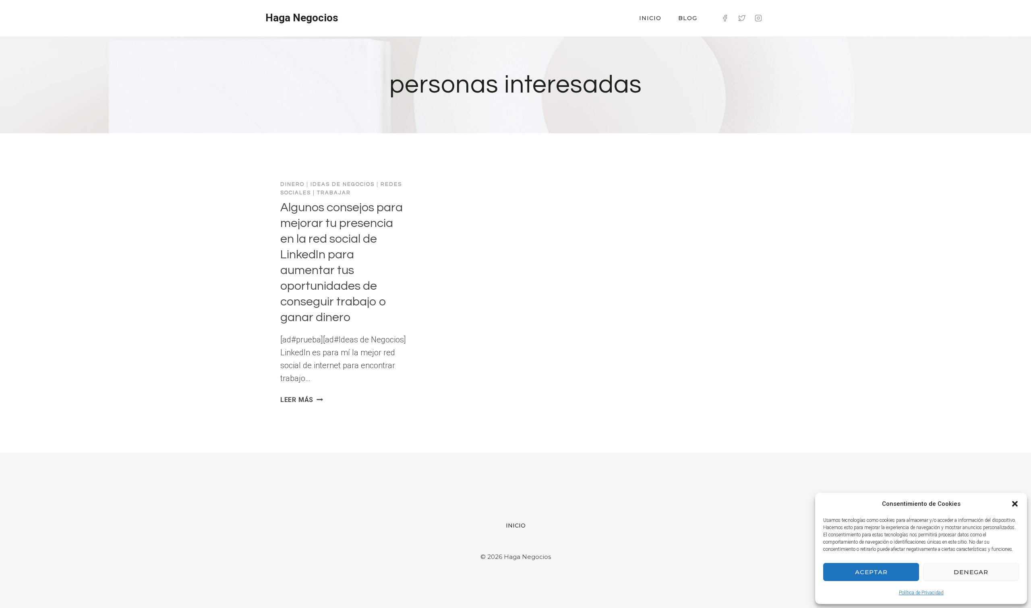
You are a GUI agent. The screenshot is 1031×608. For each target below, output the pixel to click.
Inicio (650, 18)
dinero (292, 184)
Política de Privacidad (921, 593)
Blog (687, 18)
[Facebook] (725, 18)
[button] (1015, 504)
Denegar (971, 572)
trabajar (334, 193)
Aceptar (871, 572)
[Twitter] (742, 18)
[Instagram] (758, 18)
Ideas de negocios (343, 184)
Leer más (301, 400)
